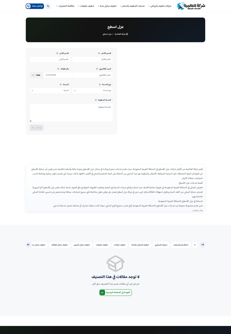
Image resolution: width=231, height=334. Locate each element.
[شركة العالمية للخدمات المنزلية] (191, 6)
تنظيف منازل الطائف (59, 245)
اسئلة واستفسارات (180, 245)
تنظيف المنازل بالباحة (140, 245)
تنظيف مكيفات (102, 245)
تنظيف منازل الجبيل (82, 245)
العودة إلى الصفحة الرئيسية (118, 292)
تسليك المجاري (161, 245)
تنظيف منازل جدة (38, 245)
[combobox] (36, 75)
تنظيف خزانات (119, 245)
